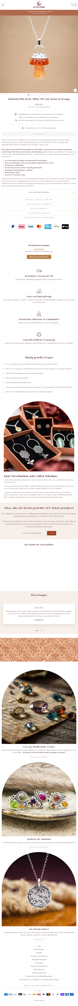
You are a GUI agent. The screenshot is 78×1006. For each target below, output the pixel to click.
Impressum (39, 963)
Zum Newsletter (39, 757)
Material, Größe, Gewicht (39, 199)
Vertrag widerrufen (39, 973)
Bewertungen (39, 949)
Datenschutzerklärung (39, 966)
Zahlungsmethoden (39, 959)
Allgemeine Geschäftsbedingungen (39, 976)
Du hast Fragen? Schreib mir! (39, 217)
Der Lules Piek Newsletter (38, 985)
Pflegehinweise (39, 208)
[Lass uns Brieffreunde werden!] (39, 707)
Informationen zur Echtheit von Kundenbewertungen (39, 979)
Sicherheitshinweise (39, 213)
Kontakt (39, 953)
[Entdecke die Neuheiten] (39, 799)
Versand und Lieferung (39, 204)
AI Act (38, 990)
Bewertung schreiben (39, 257)
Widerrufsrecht (39, 969)
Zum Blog (39, 939)
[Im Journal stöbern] (39, 889)
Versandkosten (45, 107)
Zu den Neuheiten (39, 847)
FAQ (39, 946)
